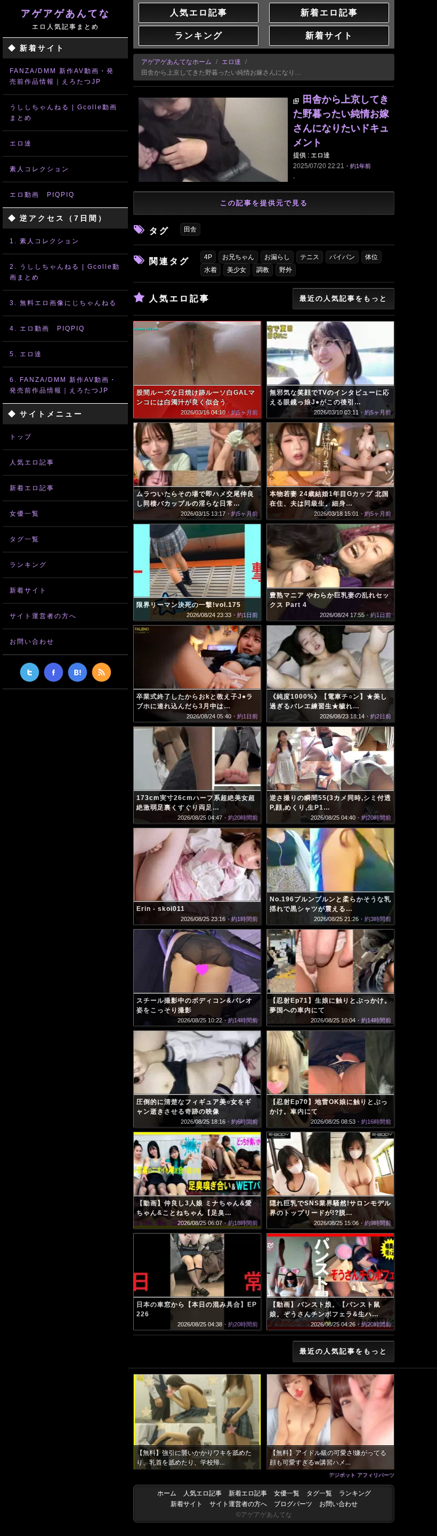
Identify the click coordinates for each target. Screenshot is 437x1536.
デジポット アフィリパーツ (361, 1474)
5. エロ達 (26, 354)
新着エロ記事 (32, 488)
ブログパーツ (293, 1504)
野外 (285, 270)
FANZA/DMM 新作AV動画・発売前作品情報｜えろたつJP (62, 76)
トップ (21, 437)
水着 (210, 270)
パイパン (342, 257)
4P (208, 257)
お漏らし (277, 257)
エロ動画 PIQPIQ (42, 194)
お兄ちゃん (238, 257)
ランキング (28, 565)
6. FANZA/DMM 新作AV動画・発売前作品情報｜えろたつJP (63, 385)
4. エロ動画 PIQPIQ (47, 328)
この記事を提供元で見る (264, 203)
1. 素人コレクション (44, 241)
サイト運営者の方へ (43, 616)
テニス (309, 257)
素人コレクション (39, 169)
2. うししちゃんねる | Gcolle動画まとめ (65, 272)
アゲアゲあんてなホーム (176, 62)
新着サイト (28, 590)
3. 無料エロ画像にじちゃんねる (63, 303)
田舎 (190, 229)
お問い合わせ (32, 641)
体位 (371, 257)
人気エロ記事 (32, 462)
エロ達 (21, 143)
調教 (262, 270)
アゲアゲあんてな (65, 19)
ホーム (166, 1493)
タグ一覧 (24, 539)
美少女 (236, 270)
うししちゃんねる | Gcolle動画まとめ (63, 112)
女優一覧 (24, 513)
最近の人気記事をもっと (343, 298)
